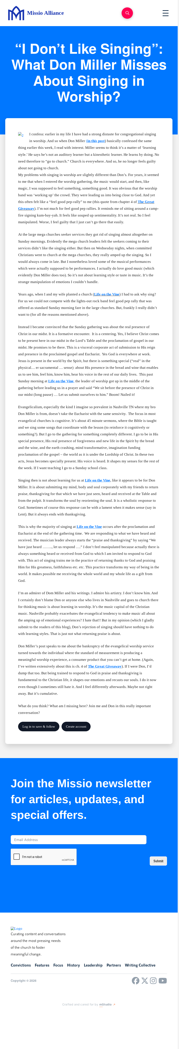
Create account (76, 726)
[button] (127, 13)
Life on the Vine (106, 294)
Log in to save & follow (38, 726)
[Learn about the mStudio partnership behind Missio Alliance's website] (58, 1014)
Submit (158, 861)
